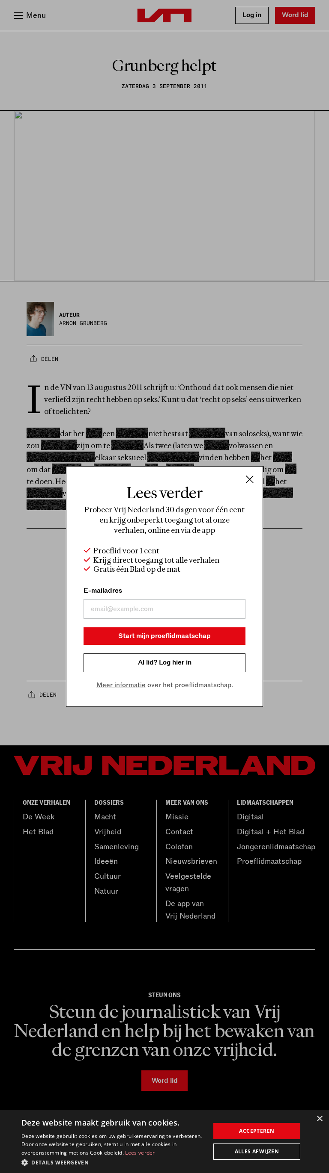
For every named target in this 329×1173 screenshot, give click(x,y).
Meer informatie (121, 685)
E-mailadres (103, 590)
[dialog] (164, 1141)
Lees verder (140, 1152)
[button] (113, 1162)
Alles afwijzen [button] (257, 1151)
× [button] (319, 1119)
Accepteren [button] (256, 1131)
